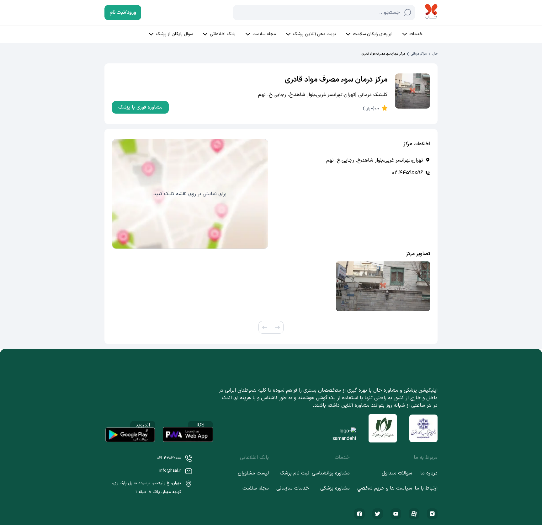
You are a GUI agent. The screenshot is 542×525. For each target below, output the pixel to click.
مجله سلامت (264, 34)
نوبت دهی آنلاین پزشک (314, 34)
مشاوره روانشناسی (331, 473)
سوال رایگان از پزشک (174, 34)
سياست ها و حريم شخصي (384, 488)
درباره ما (429, 473)
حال (435, 53)
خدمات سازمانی (292, 488)
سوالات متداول (397, 473)
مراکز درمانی (419, 53)
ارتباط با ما (426, 488)
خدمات (415, 34)
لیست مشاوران (253, 473)
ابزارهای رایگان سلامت (372, 34)
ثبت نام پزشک (294, 473)
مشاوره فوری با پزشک (140, 107)
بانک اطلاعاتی (223, 34)
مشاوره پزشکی (335, 488)
